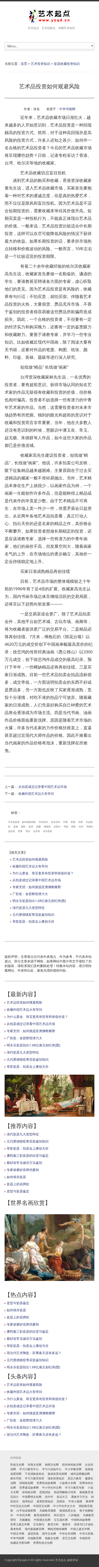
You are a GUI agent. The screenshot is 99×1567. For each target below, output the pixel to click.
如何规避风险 (29, 822)
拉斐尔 (57, 826)
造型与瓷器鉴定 (18, 1191)
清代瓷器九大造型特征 (28, 907)
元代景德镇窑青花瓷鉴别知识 (33, 914)
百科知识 (43, 822)
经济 (81, 826)
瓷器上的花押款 (18, 1184)
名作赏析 (47, 831)
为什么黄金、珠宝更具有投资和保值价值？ (43, 873)
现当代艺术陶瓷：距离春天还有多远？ (34, 1353)
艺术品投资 (14, 822)
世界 (20, 831)
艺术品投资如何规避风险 (30, 859)
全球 (31, 826)
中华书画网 (67, 109)
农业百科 (55, 822)
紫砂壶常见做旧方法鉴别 (24, 1162)
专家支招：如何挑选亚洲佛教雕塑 (36, 887)
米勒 (80, 822)
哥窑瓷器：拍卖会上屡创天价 (33, 921)
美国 (73, 822)
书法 (28, 831)
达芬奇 (36, 831)
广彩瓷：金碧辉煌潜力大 (30, 894)
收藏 (38, 826)
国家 (73, 826)
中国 (65, 822)
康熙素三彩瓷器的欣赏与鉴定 (28, 1155)
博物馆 (47, 826)
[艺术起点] (49, 16)
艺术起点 (60, 1560)
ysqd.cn (25, 1560)
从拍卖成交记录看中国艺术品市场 (42, 786)
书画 (66, 826)
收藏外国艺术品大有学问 (36, 793)
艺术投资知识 (40, 63)
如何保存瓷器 (16, 1177)
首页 (24, 63)
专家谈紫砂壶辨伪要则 (23, 1170)
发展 (15, 826)
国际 (23, 826)
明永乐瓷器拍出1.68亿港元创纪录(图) (39, 900)
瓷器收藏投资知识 (67, 63)
